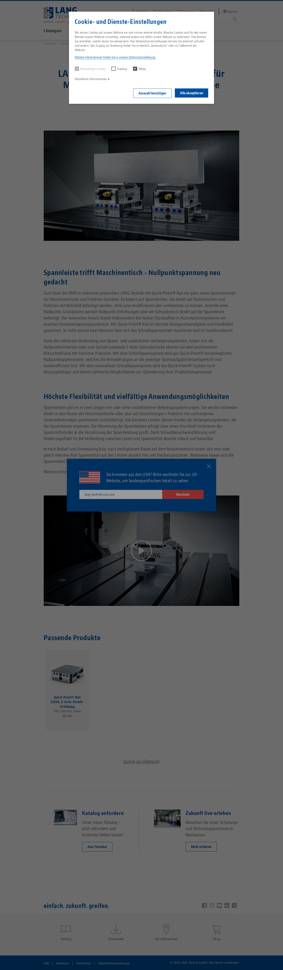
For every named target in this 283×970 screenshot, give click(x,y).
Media (142, 69)
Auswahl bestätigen (152, 93)
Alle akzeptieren (191, 93)
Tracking (122, 69)
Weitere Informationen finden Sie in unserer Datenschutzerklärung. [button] (115, 57)
